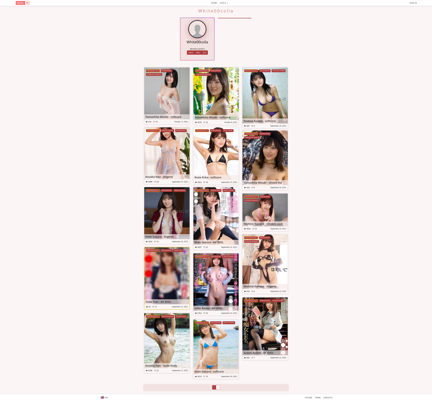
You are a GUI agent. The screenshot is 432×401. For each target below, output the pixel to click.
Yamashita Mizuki (154, 74)
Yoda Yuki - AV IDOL (158, 302)
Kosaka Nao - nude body (161, 365)
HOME (214, 2)
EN (106, 397)
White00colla (153, 71)
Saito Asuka (228, 256)
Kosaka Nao (181, 130)
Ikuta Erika (228, 130)
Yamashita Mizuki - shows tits (263, 182)
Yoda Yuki (178, 250)
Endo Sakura (179, 190)
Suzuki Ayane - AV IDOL (259, 353)
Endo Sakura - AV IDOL (209, 242)
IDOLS (223, 2)
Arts (204, 52)
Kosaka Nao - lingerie (159, 177)
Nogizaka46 (166, 71)
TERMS (318, 397)
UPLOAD (308, 397)
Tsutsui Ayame (279, 71)
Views (190, 52)
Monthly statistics (197, 49)
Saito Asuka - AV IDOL (209, 308)
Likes (198, 52)
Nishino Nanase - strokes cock (263, 224)
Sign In (413, 2)
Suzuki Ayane (278, 301)
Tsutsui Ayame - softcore (260, 121)
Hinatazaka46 (167, 130)
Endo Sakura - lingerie (159, 236)
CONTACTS (327, 397)
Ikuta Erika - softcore (208, 177)
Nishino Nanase (251, 200)
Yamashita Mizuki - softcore (163, 117)
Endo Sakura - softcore (209, 371)
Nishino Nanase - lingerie (260, 286)
